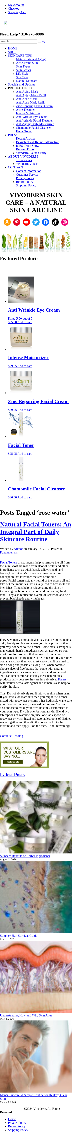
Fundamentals (9, 552)
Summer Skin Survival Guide (18, 935)
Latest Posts (12, 774)
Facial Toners (9, 562)
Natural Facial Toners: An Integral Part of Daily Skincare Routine (35, 532)
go (43, 41)
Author (18, 548)
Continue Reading (11, 736)
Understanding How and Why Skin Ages (26, 1015)
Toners (62, 679)
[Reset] (39, 42)
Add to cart (24, 322)
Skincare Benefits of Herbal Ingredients (25, 856)
